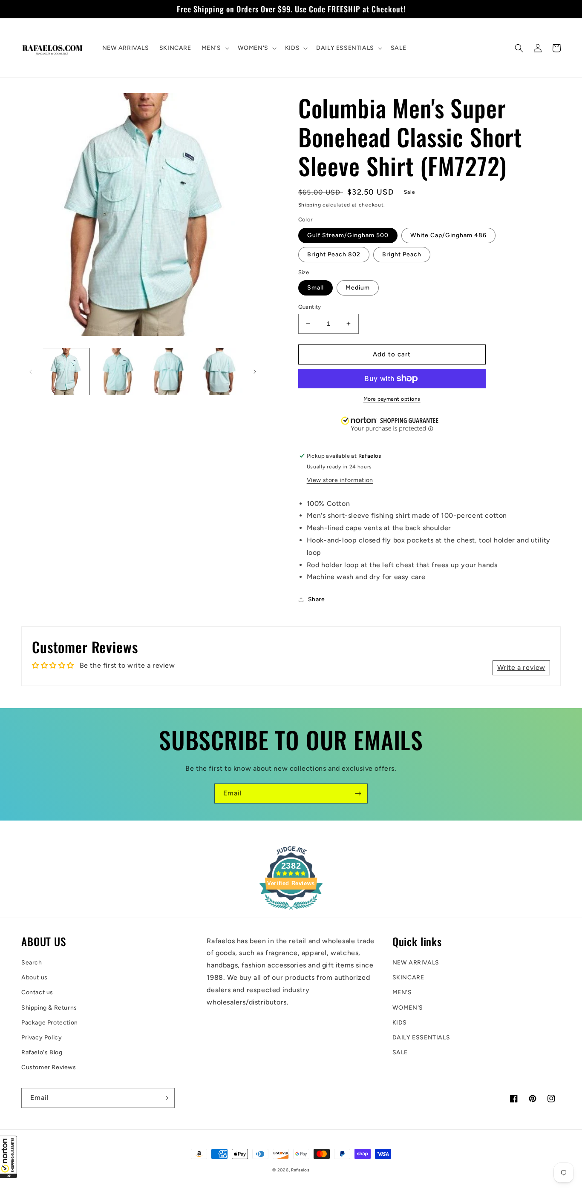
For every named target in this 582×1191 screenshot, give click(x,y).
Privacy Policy (41, 1037)
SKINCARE (408, 977)
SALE (400, 1052)
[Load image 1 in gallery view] (65, 371)
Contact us (37, 992)
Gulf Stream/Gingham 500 (348, 235)
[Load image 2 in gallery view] (116, 371)
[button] (8, 1157)
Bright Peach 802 (333, 254)
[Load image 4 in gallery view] (219, 371)
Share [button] (316, 599)
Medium (358, 287)
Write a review (521, 667)
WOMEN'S (407, 1007)
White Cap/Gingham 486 (448, 235)
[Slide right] (254, 371)
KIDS (399, 1022)
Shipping (309, 205)
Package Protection (49, 1022)
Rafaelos (300, 1170)
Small (315, 287)
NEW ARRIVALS (415, 962)
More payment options (392, 399)
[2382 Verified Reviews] (291, 911)
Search (31, 962)
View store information (340, 480)
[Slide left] (30, 371)
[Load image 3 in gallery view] (167, 371)
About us (34, 977)
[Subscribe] (358, 793)
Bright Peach (401, 254)
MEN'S (402, 992)
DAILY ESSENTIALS (421, 1037)
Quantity (309, 307)
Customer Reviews (48, 1067)
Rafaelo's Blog (41, 1052)
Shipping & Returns (49, 1007)
